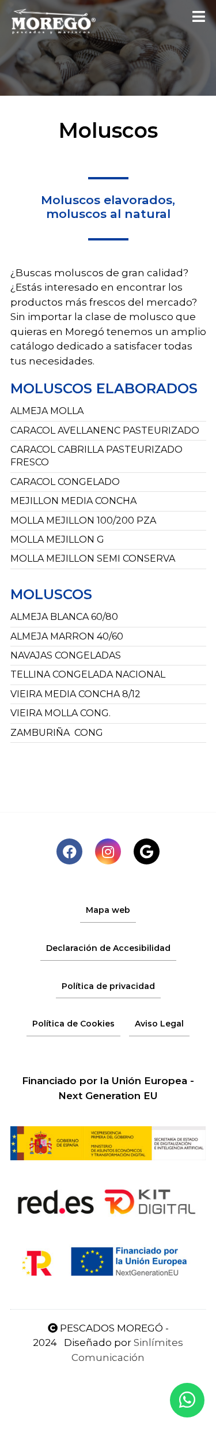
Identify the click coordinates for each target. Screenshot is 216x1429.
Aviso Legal (159, 1023)
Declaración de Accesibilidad (108, 948)
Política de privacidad (108, 986)
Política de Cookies (73, 1023)
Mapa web (108, 910)
